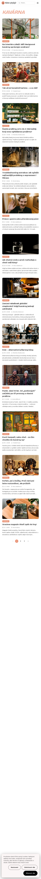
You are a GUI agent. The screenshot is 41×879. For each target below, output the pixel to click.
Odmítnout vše (29, 867)
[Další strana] (28, 541)
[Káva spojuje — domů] (9, 2)
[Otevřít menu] (37, 3)
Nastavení (14, 867)
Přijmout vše (30, 873)
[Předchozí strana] (12, 541)
